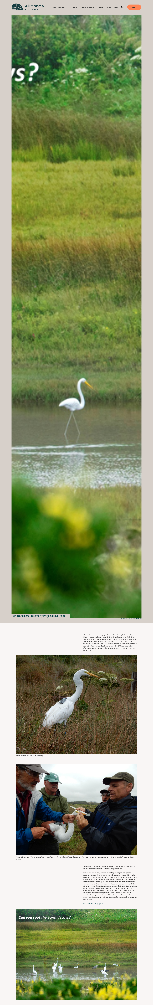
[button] (122, 7)
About (116, 7)
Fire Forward (73, 7)
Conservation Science (87, 7)
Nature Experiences (59, 7)
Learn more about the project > (93, 904)
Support (100, 7)
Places (109, 7)
